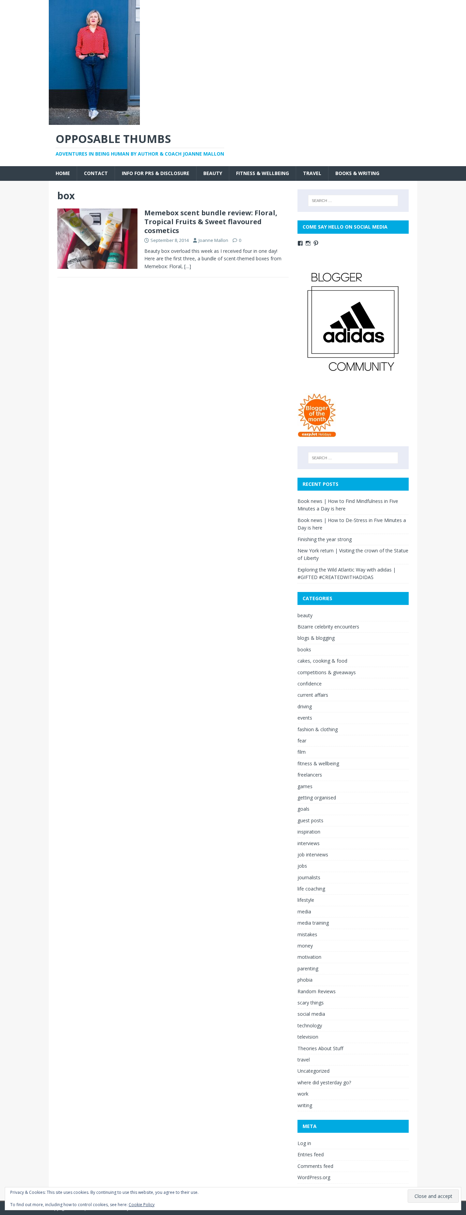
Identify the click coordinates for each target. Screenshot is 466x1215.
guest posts (310, 820)
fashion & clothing (317, 729)
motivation (309, 957)
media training (313, 923)
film (301, 752)
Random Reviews (316, 991)
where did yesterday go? (324, 1082)
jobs (302, 866)
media (304, 911)
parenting (307, 968)
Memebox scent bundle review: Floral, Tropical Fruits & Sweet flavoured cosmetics (210, 221)
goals (303, 809)
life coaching (311, 888)
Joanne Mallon (213, 240)
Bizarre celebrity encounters (328, 626)
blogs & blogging (316, 638)
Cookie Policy (142, 1204)
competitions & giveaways (326, 672)
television (307, 1036)
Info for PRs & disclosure (155, 173)
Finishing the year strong (324, 539)
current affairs (312, 695)
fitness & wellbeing (262, 173)
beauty (212, 173)
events (304, 717)
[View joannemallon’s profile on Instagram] (308, 243)
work (302, 1093)
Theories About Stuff (320, 1048)
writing (304, 1105)
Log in (304, 1143)
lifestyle (305, 900)
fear (301, 740)
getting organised (316, 797)
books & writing (357, 173)
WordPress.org (313, 1177)
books (304, 649)
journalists (308, 877)
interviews (308, 843)
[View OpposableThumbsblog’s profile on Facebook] (300, 243)
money (305, 945)
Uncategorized (313, 1071)
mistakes (307, 934)
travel (312, 173)
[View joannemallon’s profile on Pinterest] (316, 243)
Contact (96, 173)
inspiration (308, 831)
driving (304, 706)
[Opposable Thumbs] (94, 121)
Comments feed (315, 1166)
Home (63, 173)
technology (309, 1025)
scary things (310, 1002)
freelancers (309, 774)
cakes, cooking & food (322, 660)
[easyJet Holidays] (317, 434)
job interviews (312, 854)
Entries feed (310, 1154)
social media (311, 1014)
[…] (187, 266)
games (304, 786)
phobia (304, 980)
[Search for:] (353, 200)
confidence (309, 683)
